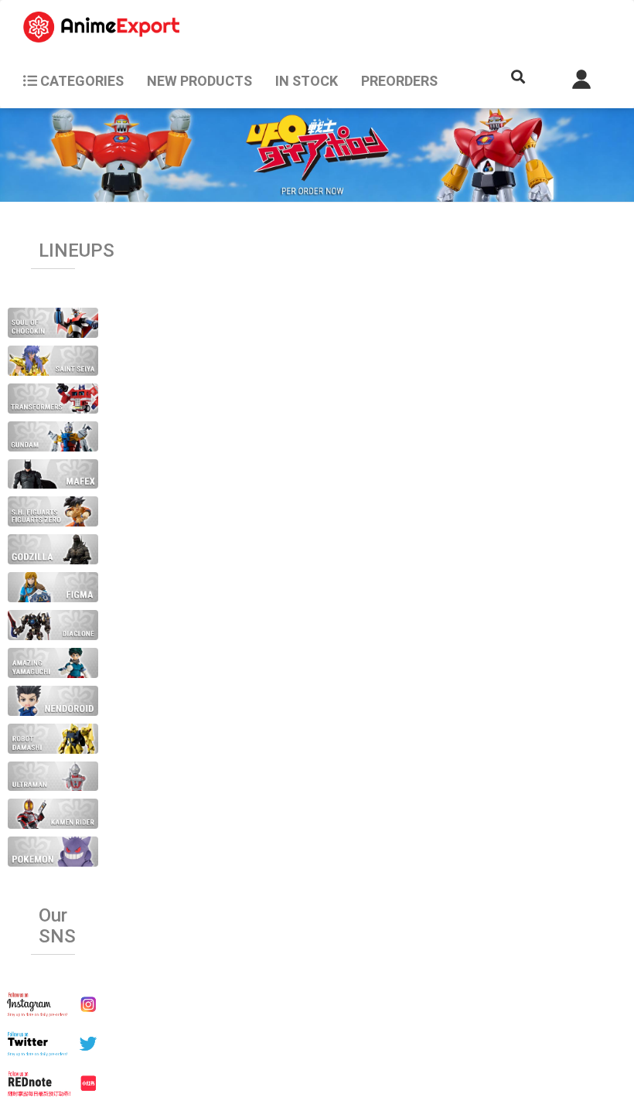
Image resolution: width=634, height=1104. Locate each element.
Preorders (399, 81)
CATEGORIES (80, 81)
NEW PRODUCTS (199, 81)
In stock (306, 81)
